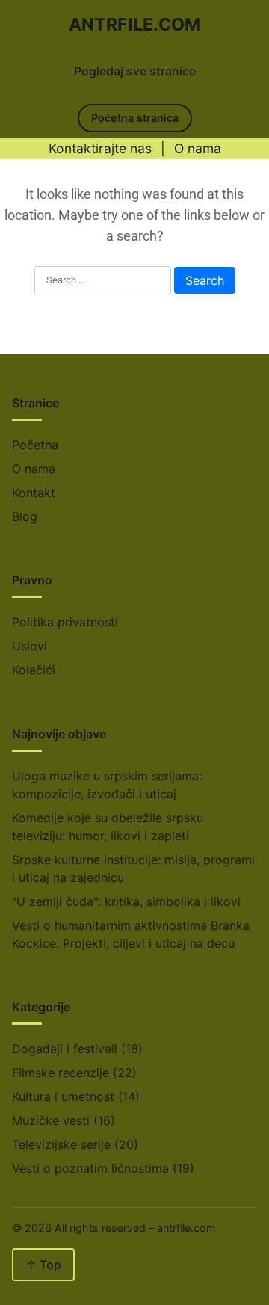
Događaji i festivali (64, 1048)
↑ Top (43, 1264)
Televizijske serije (61, 1144)
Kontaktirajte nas (100, 148)
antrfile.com (134, 24)
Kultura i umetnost (63, 1096)
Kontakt (33, 492)
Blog (24, 516)
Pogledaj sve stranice (135, 71)
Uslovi (29, 645)
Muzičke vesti (51, 1120)
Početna (35, 444)
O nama (197, 148)
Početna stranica (135, 117)
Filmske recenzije (60, 1072)
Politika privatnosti (65, 621)
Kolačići (33, 669)
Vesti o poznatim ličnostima (90, 1168)
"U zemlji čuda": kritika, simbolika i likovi (126, 901)
